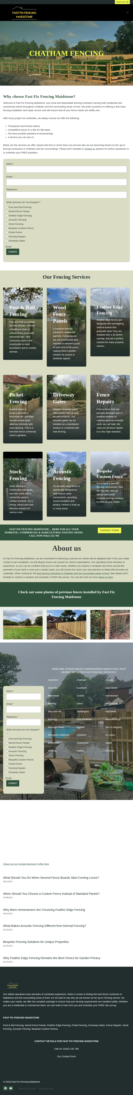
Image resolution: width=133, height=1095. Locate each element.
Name (10, 164)
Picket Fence (15, 232)
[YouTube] (10, 1088)
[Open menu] (127, 12)
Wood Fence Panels (19, 211)
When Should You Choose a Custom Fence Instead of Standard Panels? (51, 893)
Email (10, 176)
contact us (89, 149)
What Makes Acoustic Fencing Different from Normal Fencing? (44, 925)
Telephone (12, 189)
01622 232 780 (122, 2)
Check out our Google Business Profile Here (26, 864)
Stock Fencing (16, 224)
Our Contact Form (66, 1056)
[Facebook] (5, 1088)
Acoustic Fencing (17, 219)
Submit (12, 251)
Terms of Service (27, 1088)
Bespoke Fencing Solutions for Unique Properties (36, 942)
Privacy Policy (46, 1088)
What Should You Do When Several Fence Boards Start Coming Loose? (51, 877)
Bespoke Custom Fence (21, 228)
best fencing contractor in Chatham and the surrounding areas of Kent (73, 573)
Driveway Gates (17, 240)
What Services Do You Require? (23, 202)
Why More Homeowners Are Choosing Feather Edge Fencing (44, 909)
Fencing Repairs (17, 236)
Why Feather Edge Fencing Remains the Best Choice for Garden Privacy (51, 958)
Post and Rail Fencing (20, 207)
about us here (106, 577)
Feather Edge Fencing (20, 215)
